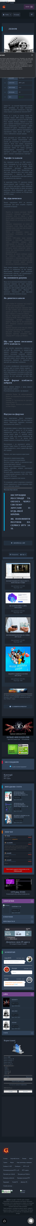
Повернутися (15, 554)
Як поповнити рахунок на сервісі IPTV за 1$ (18, 635)
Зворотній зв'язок (14, 1158)
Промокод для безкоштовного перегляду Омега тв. (21, 805)
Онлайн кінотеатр (7, 1186)
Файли (30, 1158)
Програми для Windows (24, 1174)
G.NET (16, 984)
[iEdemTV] (6, 1002)
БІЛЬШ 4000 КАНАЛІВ (18, 737)
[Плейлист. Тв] (6, 909)
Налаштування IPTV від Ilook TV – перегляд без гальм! (18, 581)
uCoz (9, 1199)
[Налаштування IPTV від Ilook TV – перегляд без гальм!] (18, 571)
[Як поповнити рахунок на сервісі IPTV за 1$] (18, 625)
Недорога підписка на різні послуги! (18, 674)
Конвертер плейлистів (8, 1178)
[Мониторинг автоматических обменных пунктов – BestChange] (13, 754)
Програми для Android (9, 1174)
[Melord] (6, 1014)
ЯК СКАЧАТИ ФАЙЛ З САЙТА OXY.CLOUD (18, 606)
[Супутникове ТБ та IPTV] (4, 7)
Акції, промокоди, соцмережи (24, 1162)
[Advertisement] (18, 1117)
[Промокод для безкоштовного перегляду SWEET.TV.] (8, 796)
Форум (12, 1162)
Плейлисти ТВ (15, 910)
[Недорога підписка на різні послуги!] (18, 659)
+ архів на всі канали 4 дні (18, 739)
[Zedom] (6, 1025)
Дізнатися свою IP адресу (18, 942)
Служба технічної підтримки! (18, 766)
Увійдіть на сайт (18, 871)
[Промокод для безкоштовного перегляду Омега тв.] (8, 807)
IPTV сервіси (7, 778)
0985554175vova (8, 1088)
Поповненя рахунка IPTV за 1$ (11, 1170)
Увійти (7, 14)
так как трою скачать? (12, 962)
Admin (6, 979)
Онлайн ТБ (15, 1182)
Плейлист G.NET (7, 1166)
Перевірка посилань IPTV (23, 1178)
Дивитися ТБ (24, 1182)
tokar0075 (7, 958)
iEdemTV (15, 999)
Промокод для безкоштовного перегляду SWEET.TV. (21, 793)
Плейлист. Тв (16, 906)
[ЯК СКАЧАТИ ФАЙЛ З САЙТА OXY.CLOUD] (18, 598)
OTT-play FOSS (18, 892)
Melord (14, 1011)
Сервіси (5, 1162)
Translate (12, 2)
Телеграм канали (18, 820)
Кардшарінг (6, 1182)
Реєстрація (16, 14)
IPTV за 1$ (21, 83)
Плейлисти (17, 1166)
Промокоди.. (17, 797)
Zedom (14, 1022)
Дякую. (14, 972)
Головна (5, 1158)
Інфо (23, 554)
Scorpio (14, 968)
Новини (24, 1158)
